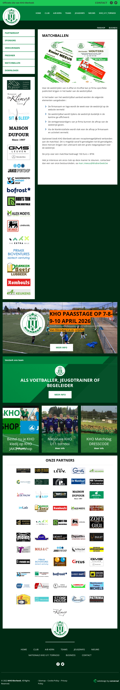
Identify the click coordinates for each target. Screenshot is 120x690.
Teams (68, 13)
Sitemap (42, 680)
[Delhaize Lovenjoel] (18, 231)
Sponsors (10, 40)
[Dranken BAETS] (18, 274)
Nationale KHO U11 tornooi (44, 655)
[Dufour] (18, 140)
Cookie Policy (53, 680)
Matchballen (12, 62)
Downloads (11, 70)
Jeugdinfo (80, 13)
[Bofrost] (18, 192)
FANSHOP (101, 28)
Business (113, 28)
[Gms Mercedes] (18, 159)
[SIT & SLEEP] (18, 121)
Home (38, 13)
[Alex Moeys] (18, 215)
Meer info (61, 347)
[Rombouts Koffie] (18, 285)
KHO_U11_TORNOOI (107, 13)
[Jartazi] (18, 172)
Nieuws (91, 13)
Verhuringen (12, 48)
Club (47, 13)
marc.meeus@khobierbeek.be (93, 163)
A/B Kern (57, 13)
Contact (101, 2)
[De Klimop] (18, 104)
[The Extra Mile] (18, 244)
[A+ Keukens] (18, 294)
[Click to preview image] (77, 81)
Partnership (12, 33)
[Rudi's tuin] (18, 205)
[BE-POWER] (18, 88)
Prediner (10, 55)
